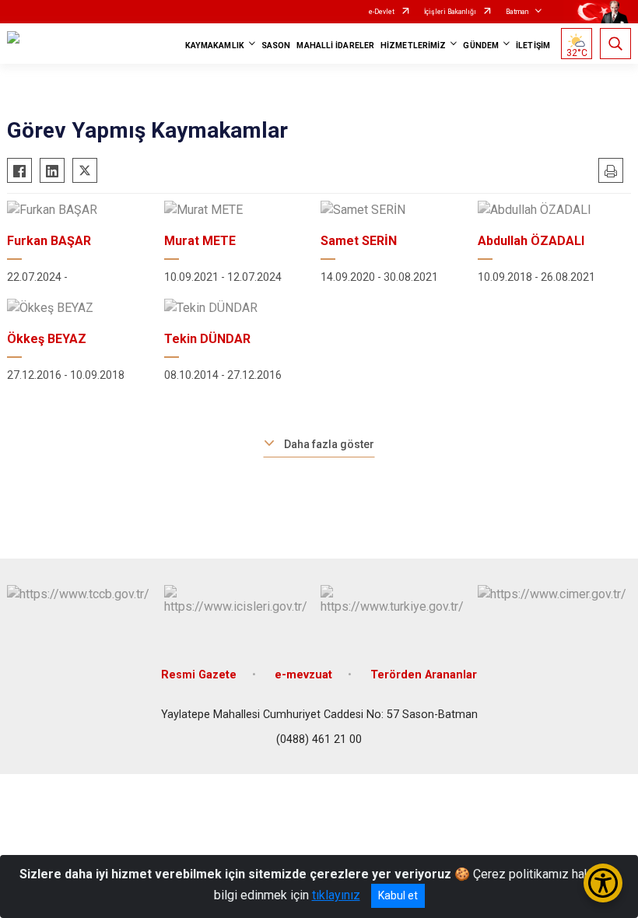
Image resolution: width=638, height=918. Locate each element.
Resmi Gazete (199, 674)
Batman (517, 12)
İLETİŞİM (533, 45)
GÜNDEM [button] (481, 45)
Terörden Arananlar (423, 674)
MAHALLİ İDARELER (335, 45)
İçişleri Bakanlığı (450, 12)
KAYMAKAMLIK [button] (214, 45)
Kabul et (398, 895)
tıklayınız (336, 895)
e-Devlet (381, 12)
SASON (276, 45)
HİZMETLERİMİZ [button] (413, 45)
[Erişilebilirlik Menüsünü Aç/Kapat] (603, 883)
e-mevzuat (303, 674)
